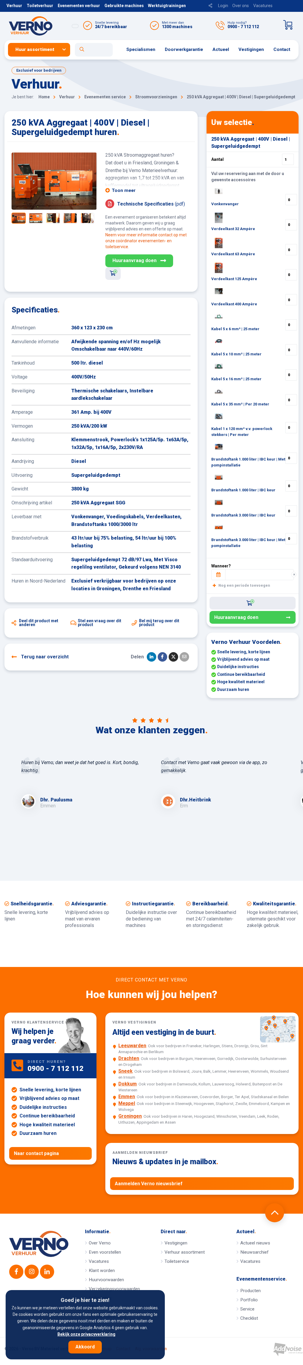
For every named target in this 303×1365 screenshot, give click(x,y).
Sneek (125, 1071)
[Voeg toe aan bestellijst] (113, 273)
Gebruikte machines (124, 5)
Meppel (126, 1103)
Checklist (249, 1318)
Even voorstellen (105, 1252)
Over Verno (100, 1243)
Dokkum (127, 1084)
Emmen (126, 1096)
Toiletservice (177, 1261)
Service (247, 1309)
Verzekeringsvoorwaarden (114, 1289)
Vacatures (263, 5)
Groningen (130, 1116)
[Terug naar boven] (274, 1212)
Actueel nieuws (255, 1243)
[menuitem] (41, 49)
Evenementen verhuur (79, 5)
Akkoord (85, 1347)
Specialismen (140, 49)
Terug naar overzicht (45, 657)
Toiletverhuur (40, 5)
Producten (250, 1290)
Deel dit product (38, 622)
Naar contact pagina (36, 1153)
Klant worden (102, 1270)
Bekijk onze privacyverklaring (86, 1334)
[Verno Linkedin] (47, 1272)
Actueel (220, 49)
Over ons (240, 5)
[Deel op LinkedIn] (151, 657)
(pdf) (151, 204)
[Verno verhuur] (38, 1244)
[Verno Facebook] (16, 1272)
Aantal (217, 159)
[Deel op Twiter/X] (173, 657)
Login (223, 5)
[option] (54, 181)
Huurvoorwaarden (106, 1279)
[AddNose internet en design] (288, 1349)
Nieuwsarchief (254, 1252)
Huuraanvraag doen (134, 260)
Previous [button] (19, 181)
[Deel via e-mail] (184, 657)
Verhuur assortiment (185, 1252)
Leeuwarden (132, 1045)
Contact (281, 49)
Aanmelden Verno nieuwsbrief (149, 1183)
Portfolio (249, 1300)
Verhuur (14, 5)
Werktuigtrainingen (167, 5)
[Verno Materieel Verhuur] (42, 26)
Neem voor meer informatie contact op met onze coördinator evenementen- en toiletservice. (146, 240)
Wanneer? (221, 566)
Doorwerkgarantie (184, 49)
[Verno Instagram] (32, 1272)
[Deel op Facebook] (162, 657)
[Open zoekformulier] (94, 50)
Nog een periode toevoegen (243, 585)
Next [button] (89, 181)
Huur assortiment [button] (34, 49)
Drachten (128, 1058)
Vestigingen (251, 49)
